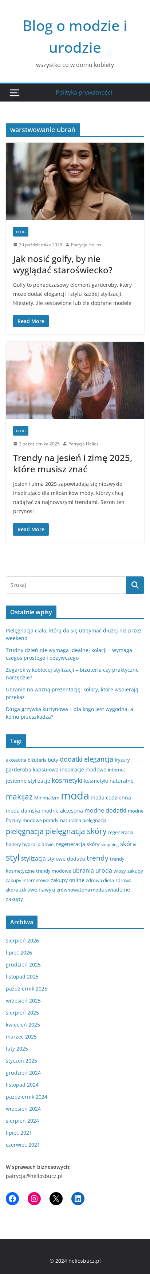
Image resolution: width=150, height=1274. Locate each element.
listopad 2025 (22, 976)
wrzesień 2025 (23, 1000)
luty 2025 (17, 1048)
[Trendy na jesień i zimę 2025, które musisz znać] (75, 380)
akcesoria (16, 760)
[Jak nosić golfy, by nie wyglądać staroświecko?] (75, 181)
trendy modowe (53, 871)
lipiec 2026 (19, 952)
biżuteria (37, 760)
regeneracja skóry (77, 844)
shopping (110, 844)
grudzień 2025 (23, 964)
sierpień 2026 (22, 940)
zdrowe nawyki (37, 889)
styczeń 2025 (21, 1060)
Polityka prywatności (84, 92)
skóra (128, 844)
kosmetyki (67, 780)
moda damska (23, 810)
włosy (120, 871)
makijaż (19, 796)
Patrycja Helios (86, 245)
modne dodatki (105, 810)
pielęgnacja (25, 831)
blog (20, 231)
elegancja (98, 759)
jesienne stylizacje (28, 780)
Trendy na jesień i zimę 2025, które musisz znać (72, 463)
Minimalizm (46, 797)
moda (75, 795)
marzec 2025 (21, 1036)
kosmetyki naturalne (109, 780)
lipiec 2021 (19, 1132)
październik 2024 (26, 1096)
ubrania (83, 870)
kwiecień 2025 (23, 1024)
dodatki (71, 759)
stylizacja (33, 858)
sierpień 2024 (22, 1120)
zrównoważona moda (80, 889)
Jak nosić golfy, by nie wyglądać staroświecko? (62, 264)
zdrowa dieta (100, 880)
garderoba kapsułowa (32, 769)
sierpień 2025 (22, 1012)
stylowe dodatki (66, 858)
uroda (103, 870)
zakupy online (67, 880)
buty (53, 760)
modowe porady (41, 820)
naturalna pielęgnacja (83, 820)
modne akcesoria (62, 810)
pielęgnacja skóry (76, 831)
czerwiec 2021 (23, 1144)
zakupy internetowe (27, 880)
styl (13, 857)
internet (116, 769)
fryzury (122, 760)
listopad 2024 (22, 1084)
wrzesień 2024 (23, 1108)
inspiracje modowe (83, 769)
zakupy (135, 871)
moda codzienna (111, 797)
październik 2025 (26, 988)
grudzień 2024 (23, 1072)
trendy (97, 857)
